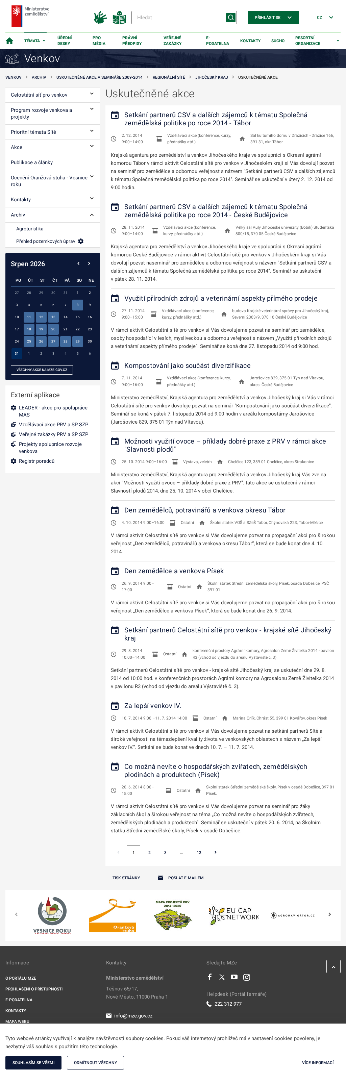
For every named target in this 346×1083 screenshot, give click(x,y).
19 (41, 329)
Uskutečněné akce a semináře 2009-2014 (99, 77)
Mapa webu (17, 1021)
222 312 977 (228, 1004)
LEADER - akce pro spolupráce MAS (53, 411)
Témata (32, 41)
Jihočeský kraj (211, 77)
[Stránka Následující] (215, 853)
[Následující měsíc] (89, 263)
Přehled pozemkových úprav (45, 241)
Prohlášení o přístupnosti (34, 989)
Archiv (39, 77)
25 (29, 341)
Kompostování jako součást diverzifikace (187, 365)
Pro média (99, 40)
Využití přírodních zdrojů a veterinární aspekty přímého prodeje (221, 298)
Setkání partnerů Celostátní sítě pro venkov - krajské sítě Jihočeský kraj (227, 634)
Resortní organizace (307, 40)
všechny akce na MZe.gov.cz (42, 370)
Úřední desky (64, 40)
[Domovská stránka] (9, 41)
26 (41, 341)
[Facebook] (209, 979)
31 (17, 353)
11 (29, 317)
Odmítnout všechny (95, 1062)
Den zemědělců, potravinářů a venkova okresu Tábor (205, 510)
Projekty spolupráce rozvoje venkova (50, 447)
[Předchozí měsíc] (78, 263)
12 (199, 852)
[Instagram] (246, 979)
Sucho (278, 41)
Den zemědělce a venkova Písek (174, 571)
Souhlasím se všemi (33, 1062)
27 (53, 341)
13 (53, 317)
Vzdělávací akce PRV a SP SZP (53, 425)
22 (78, 329)
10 (17, 317)
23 (90, 329)
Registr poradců (36, 461)
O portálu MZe (20, 978)
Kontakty (250, 41)
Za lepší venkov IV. (152, 706)
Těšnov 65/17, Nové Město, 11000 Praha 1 (137, 993)
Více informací (317, 1062)
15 (78, 317)
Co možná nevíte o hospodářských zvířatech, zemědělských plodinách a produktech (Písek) (215, 770)
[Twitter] (222, 979)
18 (29, 329)
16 (90, 317)
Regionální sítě (169, 77)
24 (17, 341)
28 (66, 341)
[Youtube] (234, 979)
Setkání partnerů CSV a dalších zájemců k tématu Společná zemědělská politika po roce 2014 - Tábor (215, 119)
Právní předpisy (132, 40)
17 (17, 329)
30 (90, 341)
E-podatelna (217, 40)
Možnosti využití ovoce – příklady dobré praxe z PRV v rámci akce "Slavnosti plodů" (225, 445)
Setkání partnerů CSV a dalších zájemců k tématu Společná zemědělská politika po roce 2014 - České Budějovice (215, 211)
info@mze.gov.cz (133, 1016)
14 (66, 317)
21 (66, 329)
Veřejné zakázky (172, 40)
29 (78, 341)
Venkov (13, 77)
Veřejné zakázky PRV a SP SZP (53, 434)
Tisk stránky (126, 878)
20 (53, 329)
